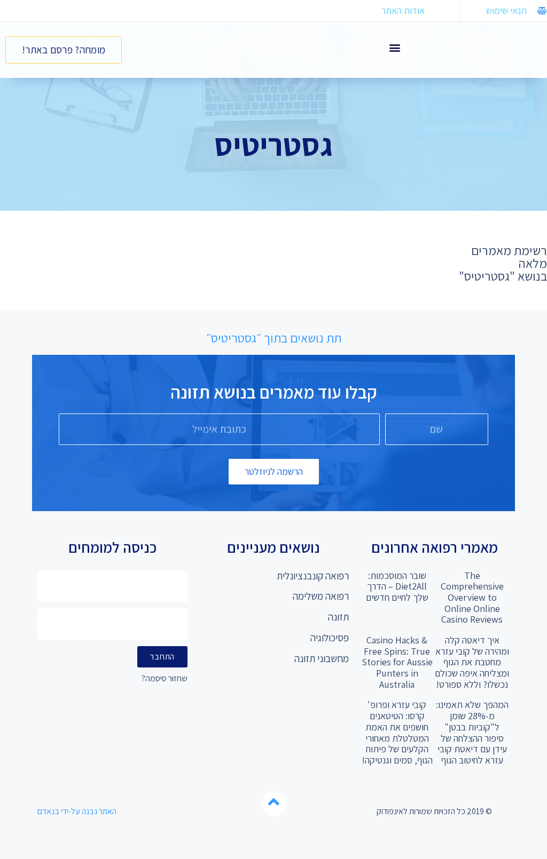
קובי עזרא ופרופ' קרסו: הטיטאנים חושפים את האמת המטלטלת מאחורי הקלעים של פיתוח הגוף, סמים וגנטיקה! (397, 732)
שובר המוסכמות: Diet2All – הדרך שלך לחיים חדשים (397, 586)
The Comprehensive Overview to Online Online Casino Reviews (472, 597)
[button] (394, 47)
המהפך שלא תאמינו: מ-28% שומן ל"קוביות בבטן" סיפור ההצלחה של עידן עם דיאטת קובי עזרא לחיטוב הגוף (472, 732)
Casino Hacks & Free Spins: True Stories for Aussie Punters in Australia (397, 662)
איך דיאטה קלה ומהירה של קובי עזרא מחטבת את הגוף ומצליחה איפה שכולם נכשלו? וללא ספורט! (472, 662)
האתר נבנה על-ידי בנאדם (76, 811)
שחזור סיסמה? (164, 679)
